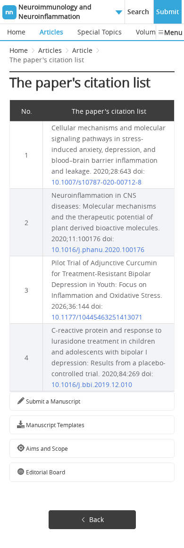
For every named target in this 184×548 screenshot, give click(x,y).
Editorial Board (45, 472)
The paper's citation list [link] (46, 59)
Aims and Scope (46, 448)
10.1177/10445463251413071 (96, 316)
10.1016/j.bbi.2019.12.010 (91, 384)
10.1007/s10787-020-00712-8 (96, 181)
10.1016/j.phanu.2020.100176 (97, 249)
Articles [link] (50, 50)
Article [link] (82, 50)
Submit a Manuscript (52, 401)
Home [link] (18, 50)
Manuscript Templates (54, 425)
